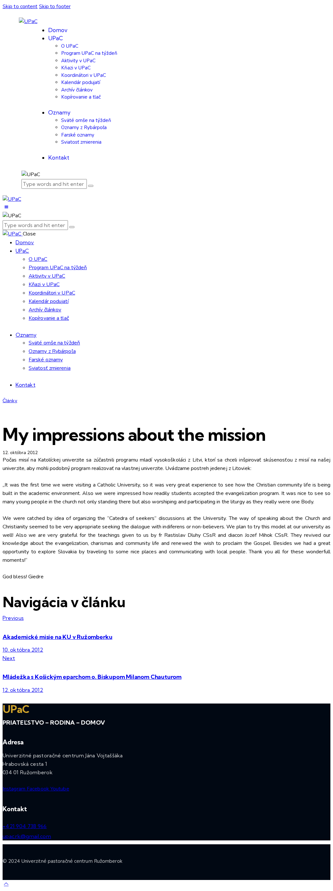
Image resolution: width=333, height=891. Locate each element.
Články (10, 400)
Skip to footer (55, 6)
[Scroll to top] (6, 883)
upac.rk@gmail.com (27, 836)
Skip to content (20, 6)
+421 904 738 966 (25, 826)
